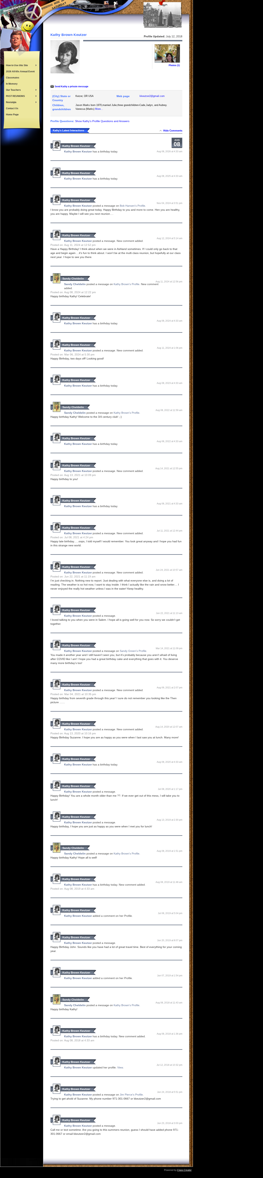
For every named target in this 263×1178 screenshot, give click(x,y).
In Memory (12, 83)
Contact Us (12, 108)
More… (99, 108)
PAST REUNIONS (14, 96)
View (120, 1067)
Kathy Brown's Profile (126, 284)
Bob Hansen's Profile (132, 205)
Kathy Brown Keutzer (76, 145)
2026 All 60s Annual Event (20, 71)
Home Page (12, 114)
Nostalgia (10, 102)
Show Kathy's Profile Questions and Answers (102, 121)
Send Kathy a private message (71, 86)
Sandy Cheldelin (73, 278)
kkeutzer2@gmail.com (152, 96)
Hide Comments (172, 130)
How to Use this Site (16, 65)
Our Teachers (12, 90)
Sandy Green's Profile (133, 650)
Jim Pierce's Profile (131, 1094)
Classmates (12, 77)
